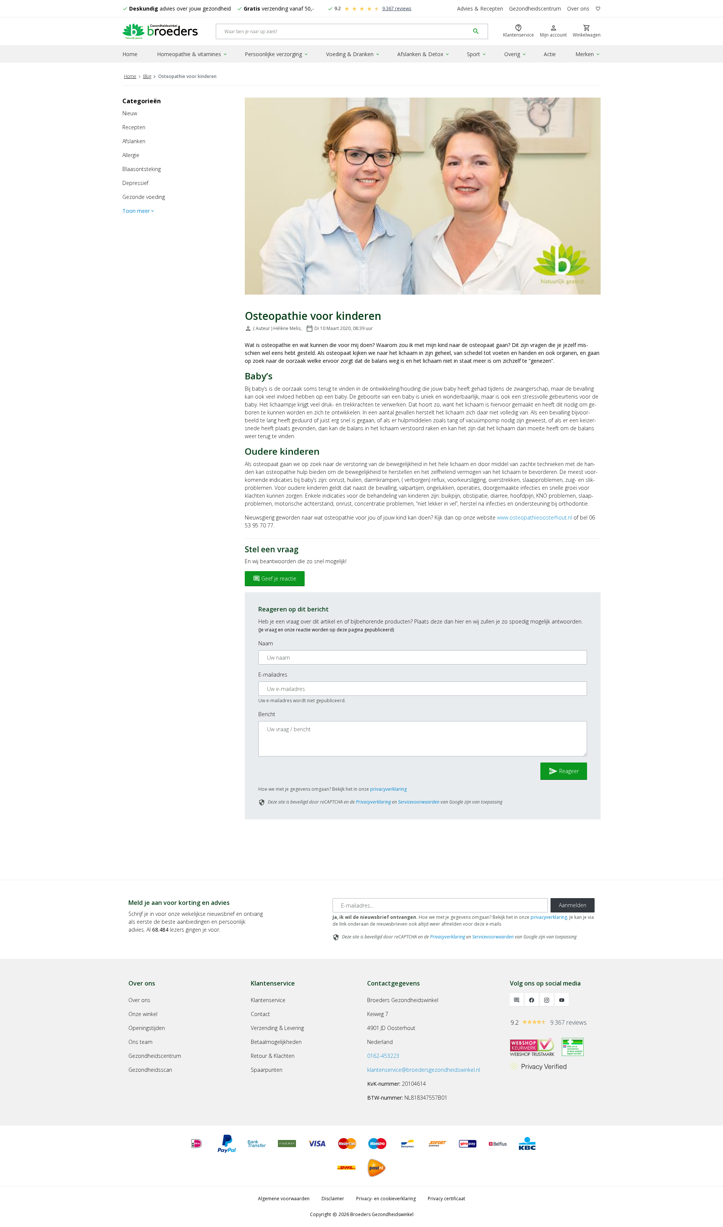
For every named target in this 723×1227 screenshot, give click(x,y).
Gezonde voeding (143, 196)
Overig (515, 54)
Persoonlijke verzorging (277, 54)
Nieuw (129, 113)
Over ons (578, 8)
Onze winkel (142, 1014)
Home (129, 54)
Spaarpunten (266, 1069)
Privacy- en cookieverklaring (386, 1198)
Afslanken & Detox (423, 54)
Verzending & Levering (277, 1027)
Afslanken (133, 141)
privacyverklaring (388, 789)
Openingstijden (146, 1027)
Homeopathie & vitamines (192, 54)
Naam (265, 643)
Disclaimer (333, 1198)
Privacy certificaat (446, 1198)
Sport (477, 54)
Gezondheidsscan (150, 1069)
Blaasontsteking (141, 169)
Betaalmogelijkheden (276, 1041)
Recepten (133, 127)
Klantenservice (268, 1000)
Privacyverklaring (373, 802)
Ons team (140, 1041)
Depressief (135, 182)
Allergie (130, 155)
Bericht (266, 714)
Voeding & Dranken (353, 54)
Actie (550, 54)
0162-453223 (383, 1055)
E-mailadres (272, 674)
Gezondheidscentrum (535, 8)
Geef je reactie (274, 578)
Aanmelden (572, 905)
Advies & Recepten (480, 8)
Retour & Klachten (272, 1055)
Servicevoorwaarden (418, 802)
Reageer (564, 771)
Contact (260, 1014)
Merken (588, 54)
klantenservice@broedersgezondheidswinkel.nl (423, 1069)
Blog (147, 76)
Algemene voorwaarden (284, 1198)
